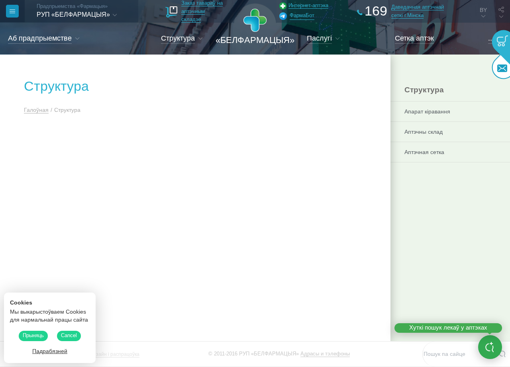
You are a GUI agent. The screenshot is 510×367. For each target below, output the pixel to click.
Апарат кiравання (427, 111)
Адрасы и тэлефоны (325, 354)
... (491, 38)
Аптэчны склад (423, 132)
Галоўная (36, 110)
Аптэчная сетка (424, 152)
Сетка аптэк (414, 38)
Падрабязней (49, 351)
